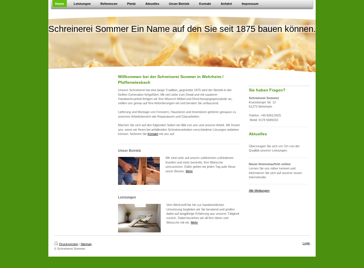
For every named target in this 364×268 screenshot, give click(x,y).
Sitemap (86, 244)
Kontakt (153, 134)
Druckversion (68, 244)
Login (306, 243)
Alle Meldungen (259, 190)
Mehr (189, 171)
